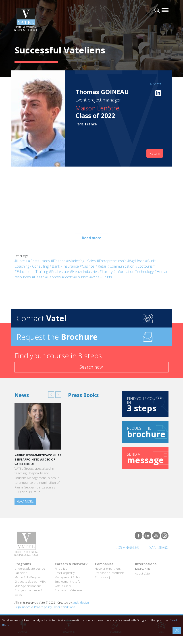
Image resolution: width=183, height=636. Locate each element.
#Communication (120, 266)
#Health (38, 277)
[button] (51, 394)
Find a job (61, 568)
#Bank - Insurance (64, 266)
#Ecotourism (145, 266)
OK (177, 630)
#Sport (67, 277)
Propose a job (104, 577)
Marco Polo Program (28, 577)
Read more (91, 237)
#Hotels (21, 260)
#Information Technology (133, 271)
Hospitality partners (108, 568)
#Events (155, 84)
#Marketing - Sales (81, 260)
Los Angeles (127, 547)
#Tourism (81, 277)
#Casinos (87, 266)
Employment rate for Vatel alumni (68, 583)
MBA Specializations (28, 586)
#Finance (58, 260)
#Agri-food (135, 260)
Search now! (91, 367)
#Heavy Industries (84, 271)
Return (154, 153)
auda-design (81, 602)
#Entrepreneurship (112, 260)
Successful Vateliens (68, 590)
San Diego (158, 547)
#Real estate (59, 271)
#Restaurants (39, 260)
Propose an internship (110, 573)
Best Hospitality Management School (68, 575)
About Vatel (142, 573)
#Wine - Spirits (100, 277)
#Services (53, 277)
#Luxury (106, 271)
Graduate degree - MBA (30, 581)
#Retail (101, 266)
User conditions (64, 607)
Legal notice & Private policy (33, 607)
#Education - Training (31, 271)
